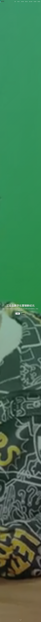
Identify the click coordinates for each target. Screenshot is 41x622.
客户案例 (22, 1)
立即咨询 (18, 313)
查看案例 (23, 313)
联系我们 (39, 1)
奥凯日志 (26, 1)
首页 (15, 1)
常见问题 (35, 1)
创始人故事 (30, 1)
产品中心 (18, 1)
